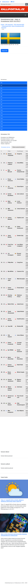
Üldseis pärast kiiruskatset (18, 147)
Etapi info (4, 50)
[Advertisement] (14, 66)
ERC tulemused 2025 (19, 24)
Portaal (2, 24)
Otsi (26, 4)
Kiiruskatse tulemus (5, 147)
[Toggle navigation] (25, 15)
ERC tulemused (9, 24)
